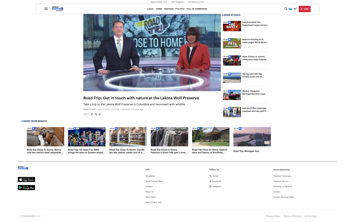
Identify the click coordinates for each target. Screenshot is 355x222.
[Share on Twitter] (96, 114)
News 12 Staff (89, 109)
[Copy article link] (100, 114)
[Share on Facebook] (92, 114)
